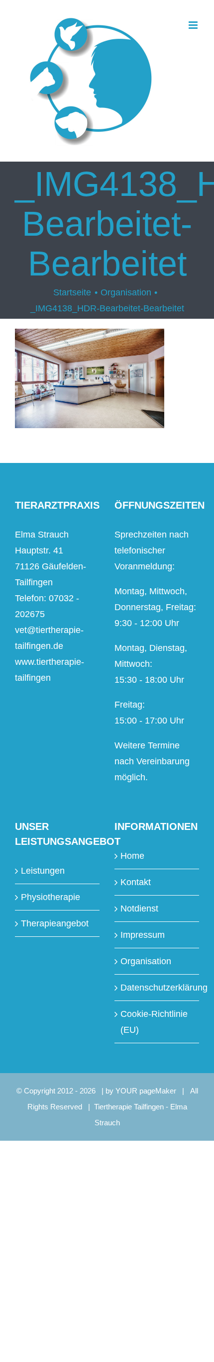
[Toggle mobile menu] (194, 25)
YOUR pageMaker (145, 1091)
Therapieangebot (55, 923)
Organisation (145, 961)
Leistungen (43, 871)
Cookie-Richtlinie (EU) (154, 1022)
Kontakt (135, 882)
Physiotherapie (50, 897)
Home (132, 856)
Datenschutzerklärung (157, 988)
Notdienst (139, 908)
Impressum (142, 935)
